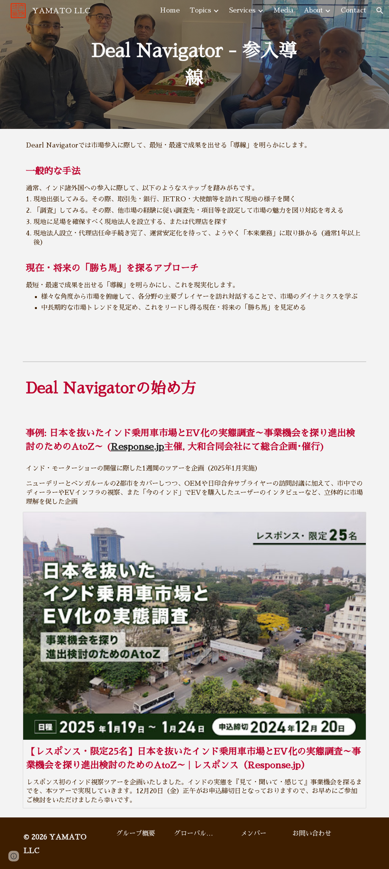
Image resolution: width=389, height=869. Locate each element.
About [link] (313, 10)
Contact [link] (353, 10)
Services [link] (242, 10)
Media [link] (284, 10)
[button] (380, 11)
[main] (194, 64)
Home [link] (170, 10)
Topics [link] (200, 10)
